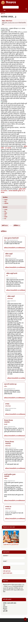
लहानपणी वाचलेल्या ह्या (10, 384)
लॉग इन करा (16, 248)
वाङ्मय (5, 202)
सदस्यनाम (5, 556)
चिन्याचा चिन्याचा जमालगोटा (9, 443)
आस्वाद (5, 210)
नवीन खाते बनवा (6, 571)
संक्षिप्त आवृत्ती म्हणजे (11, 273)
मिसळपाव (11, 3)
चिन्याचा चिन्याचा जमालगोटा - (8, 421)
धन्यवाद (7, 404)
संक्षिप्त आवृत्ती (8, 254)
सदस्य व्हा (24, 248)
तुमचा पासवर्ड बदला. (7, 573)
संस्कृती (5, 200)
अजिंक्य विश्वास (8, 21)
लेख (5, 211)
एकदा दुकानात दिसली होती (11, 238)
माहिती (5, 213)
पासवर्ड (4, 561)
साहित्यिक (6, 203)
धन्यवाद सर (8, 506)
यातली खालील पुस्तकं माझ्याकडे (10, 475)
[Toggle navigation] (26, 9)
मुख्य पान (3, 13)
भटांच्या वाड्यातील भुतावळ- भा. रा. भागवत (13, 192)
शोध (4, 10)
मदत (5, 219)
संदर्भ (5, 215)
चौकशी (5, 217)
